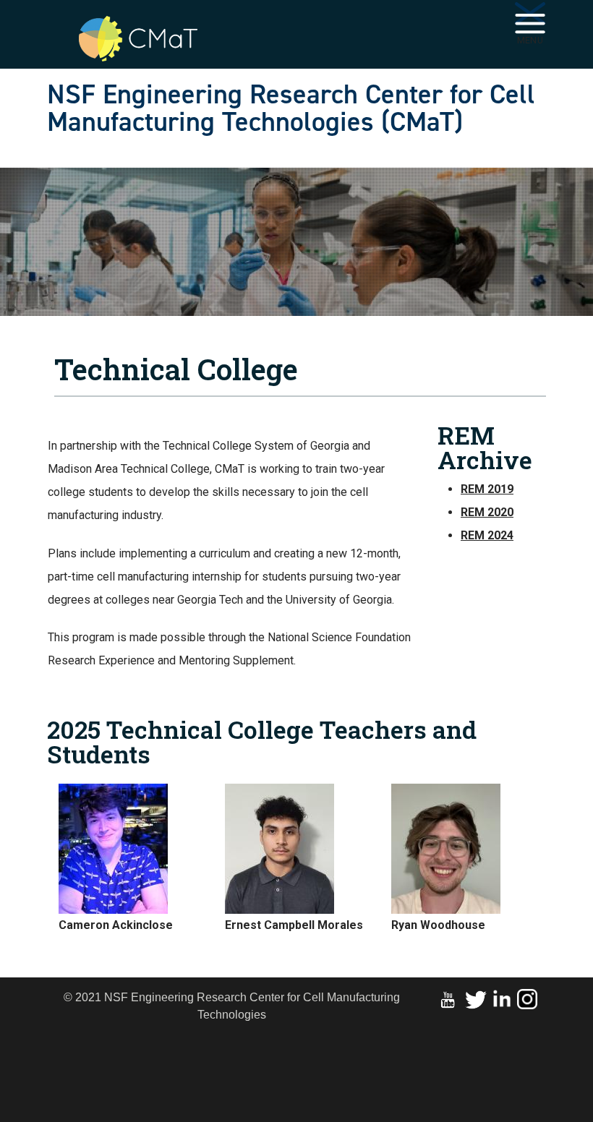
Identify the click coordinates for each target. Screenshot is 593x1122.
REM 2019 (487, 489)
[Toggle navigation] (530, 16)
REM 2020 (487, 512)
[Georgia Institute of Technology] (166, 23)
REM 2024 (487, 535)
